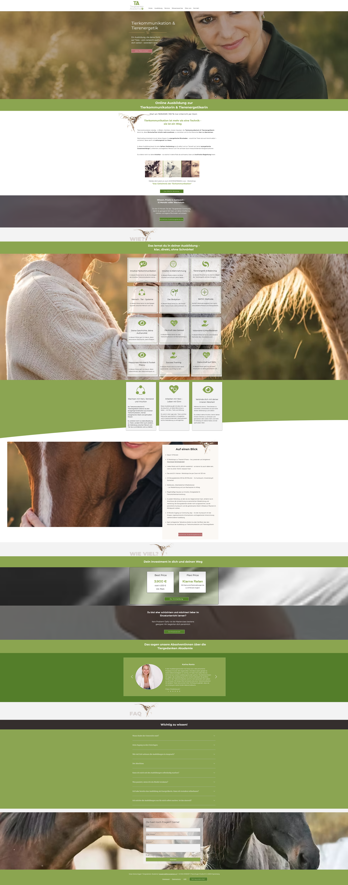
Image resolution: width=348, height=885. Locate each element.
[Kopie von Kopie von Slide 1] (177, 691)
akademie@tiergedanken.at (168, 874)
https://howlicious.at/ (172, 689)
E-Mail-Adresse (151, 834)
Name (147, 826)
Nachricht (149, 842)
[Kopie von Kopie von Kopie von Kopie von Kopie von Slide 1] (170, 691)
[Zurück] (132, 676)
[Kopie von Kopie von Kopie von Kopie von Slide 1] (168, 691)
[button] (158, 8)
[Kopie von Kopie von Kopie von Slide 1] (179, 691)
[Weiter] (216, 676)
